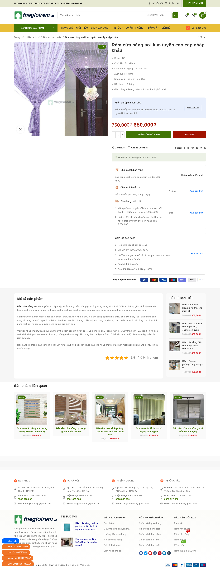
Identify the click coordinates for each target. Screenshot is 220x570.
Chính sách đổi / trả (149, 539)
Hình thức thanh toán (150, 528)
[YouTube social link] (161, 3)
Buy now (190, 134)
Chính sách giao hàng (150, 523)
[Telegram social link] (205, 148)
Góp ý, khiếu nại (112, 545)
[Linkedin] (164, 553)
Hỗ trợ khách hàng (151, 517)
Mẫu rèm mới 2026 (185, 517)
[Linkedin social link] (173, 3)
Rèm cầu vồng (182, 533)
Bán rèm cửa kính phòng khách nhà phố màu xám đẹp (110, 431)
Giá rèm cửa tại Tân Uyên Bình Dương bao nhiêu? (86, 542)
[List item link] (37, 489)
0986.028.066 (193, 108)
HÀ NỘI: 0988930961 (18, 552)
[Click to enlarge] (20, 129)
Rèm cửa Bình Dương (185, 550)
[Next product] (204, 37)
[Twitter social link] (153, 3)
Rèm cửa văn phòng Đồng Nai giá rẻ (192, 364)
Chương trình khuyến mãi (117, 528)
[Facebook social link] (149, 3)
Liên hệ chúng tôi (112, 550)
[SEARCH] (175, 15)
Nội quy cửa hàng (113, 539)
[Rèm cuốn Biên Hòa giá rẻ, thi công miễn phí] (174, 310)
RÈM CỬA (27, 3)
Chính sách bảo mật (149, 545)
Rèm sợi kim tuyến (52, 37)
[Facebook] (141, 553)
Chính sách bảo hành (150, 534)
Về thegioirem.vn (114, 517)
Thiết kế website (57, 565)
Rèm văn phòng (182, 528)
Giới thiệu (109, 523)
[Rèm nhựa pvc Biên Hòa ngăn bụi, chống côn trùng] (174, 329)
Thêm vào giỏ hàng (149, 134)
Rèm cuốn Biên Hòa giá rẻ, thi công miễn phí (192, 307)
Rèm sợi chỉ (33, 37)
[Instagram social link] (157, 3)
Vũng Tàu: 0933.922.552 (19, 558)
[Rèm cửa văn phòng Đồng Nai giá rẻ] (174, 367)
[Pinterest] (160, 553)
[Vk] (155, 553)
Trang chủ (19, 37)
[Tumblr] (169, 553)
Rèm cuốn (180, 544)
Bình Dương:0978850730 (19, 564)
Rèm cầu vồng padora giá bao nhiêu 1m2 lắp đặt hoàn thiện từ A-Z (86, 526)
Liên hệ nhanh (195, 3)
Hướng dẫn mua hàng (115, 534)
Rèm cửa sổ (180, 539)
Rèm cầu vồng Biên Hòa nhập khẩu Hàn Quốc (192, 345)
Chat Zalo (12, 541)
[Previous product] (198, 37)
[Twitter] (146, 553)
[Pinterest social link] (166, 3)
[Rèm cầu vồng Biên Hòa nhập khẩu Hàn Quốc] (174, 348)
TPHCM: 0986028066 (18, 546)
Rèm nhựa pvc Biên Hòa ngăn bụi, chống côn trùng (192, 326)
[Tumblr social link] (170, 3)
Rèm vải (178, 523)
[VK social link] (177, 3)
